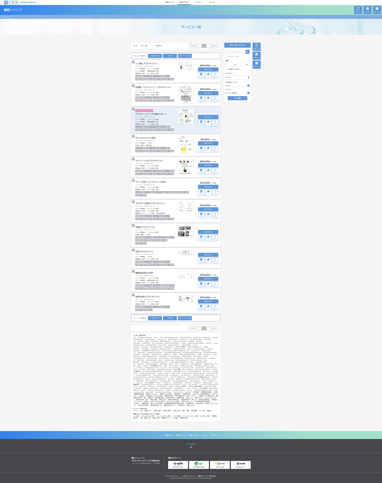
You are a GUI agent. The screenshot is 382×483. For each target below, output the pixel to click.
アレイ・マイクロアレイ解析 (190, 416)
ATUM (161, 337)
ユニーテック (149, 392)
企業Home (169, 435)
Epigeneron (154, 348)
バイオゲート (188, 382)
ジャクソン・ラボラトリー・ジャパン (158, 377)
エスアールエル (151, 369)
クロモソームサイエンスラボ (148, 373)
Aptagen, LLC (184, 339)
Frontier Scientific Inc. (199, 348)
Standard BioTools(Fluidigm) (179, 362)
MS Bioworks (146, 354)
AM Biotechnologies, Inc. (145, 337)
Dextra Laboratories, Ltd (194, 346)
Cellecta (183, 343)
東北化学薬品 (153, 399)
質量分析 (209, 410)
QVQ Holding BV (164, 358)
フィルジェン (151, 386)
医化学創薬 (196, 392)
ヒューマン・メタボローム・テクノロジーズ (168, 384)
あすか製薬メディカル (156, 365)
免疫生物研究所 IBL (156, 405)
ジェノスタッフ (210, 375)
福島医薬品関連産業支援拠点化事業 (174, 403)
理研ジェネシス (191, 405)
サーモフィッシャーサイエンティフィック (193, 373)
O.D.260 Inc (206, 354)
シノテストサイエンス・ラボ (160, 375)
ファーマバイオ (193, 384)
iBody (139, 365)
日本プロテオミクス (187, 401)
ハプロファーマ (167, 382)
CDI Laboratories (157, 343)
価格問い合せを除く (235, 69)
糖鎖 (183, 410)
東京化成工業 (140, 399)
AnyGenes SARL (149, 339)
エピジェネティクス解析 (147, 416)
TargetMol (140, 363)
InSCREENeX (141, 352)
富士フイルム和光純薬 (157, 403)
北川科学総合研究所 (143, 405)
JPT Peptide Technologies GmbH (192, 352)
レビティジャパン (178, 392)
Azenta (147, 341)
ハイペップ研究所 (149, 382)
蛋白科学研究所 (170, 397)
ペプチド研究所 (203, 388)
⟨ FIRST (193, 46)
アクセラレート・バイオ (185, 365)
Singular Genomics (196, 360)
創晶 (145, 397)
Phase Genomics (186, 356)
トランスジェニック (195, 380)
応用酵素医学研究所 (206, 392)
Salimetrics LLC (169, 360)
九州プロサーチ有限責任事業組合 (201, 394)
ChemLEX (209, 343)
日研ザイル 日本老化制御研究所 (200, 399)
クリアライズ (206, 371)
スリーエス (171, 379)
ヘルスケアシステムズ (166, 388)
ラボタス (198, 2)
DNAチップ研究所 (180, 346)
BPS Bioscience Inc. (165, 341)
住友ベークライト (191, 395)
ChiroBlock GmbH (151, 345)
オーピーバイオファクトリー (203, 369)
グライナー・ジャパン (164, 373)
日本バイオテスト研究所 (173, 401)
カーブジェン (168, 371)
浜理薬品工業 (145, 403)
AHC (134, 337)
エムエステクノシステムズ (164, 369)
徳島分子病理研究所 (173, 399)
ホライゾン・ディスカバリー (155, 390)
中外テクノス (189, 397)
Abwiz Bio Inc (197, 337)
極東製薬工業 (186, 394)
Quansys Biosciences (177, 358)
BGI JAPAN (154, 341)
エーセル (142, 369)
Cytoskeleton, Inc (168, 346)
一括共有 (170, 56)
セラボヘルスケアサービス (192, 379)
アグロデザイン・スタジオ (201, 365)
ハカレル (158, 382)
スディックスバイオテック (159, 379)
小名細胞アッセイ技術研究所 (206, 395)
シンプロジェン (174, 375)
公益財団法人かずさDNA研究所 (154, 395)
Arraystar (140, 341)
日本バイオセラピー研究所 (157, 401)
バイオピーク (197, 382)
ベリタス (194, 388)
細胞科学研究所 (169, 395)
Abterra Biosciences (185, 337)
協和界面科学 (177, 394)
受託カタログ (184, 2)
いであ (165, 365)
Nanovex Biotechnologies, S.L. (187, 354)
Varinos (171, 363)
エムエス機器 (176, 369)
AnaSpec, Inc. (206, 337)
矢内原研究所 (181, 405)
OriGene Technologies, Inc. (149, 356)
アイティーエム (173, 365)
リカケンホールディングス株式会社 (145, 459)
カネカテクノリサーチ (180, 371)
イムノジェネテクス (174, 367)
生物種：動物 (157, 410)
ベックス (187, 388)
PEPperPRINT (163, 356)
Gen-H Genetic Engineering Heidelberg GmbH (175, 350)
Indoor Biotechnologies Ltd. (155, 352)
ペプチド (135, 410)
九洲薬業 (141, 395)
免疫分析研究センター (170, 405)
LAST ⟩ (214, 46)
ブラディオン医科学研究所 (195, 386)
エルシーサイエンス (187, 369)
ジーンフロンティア (186, 375)
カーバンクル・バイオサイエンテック (152, 371)
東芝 (147, 399)
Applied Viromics (173, 339)
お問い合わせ (208, 69)
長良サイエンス (199, 397)
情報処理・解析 (184, 418)
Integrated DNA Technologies (173, 352)
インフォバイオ (199, 367)
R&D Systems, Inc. (190, 358)
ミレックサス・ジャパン (178, 390)
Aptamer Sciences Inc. (196, 339)
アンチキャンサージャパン (151, 367)
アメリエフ (139, 367)
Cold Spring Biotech (173, 345)
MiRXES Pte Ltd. (156, 354)
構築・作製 (147, 418)
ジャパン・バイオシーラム (178, 377)
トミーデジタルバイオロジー (180, 380)
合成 (141, 418)
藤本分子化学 (162, 399)
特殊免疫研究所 (185, 399)
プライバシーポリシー (172, 476)
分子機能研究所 (190, 403)
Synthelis (191, 362)
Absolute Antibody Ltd (171, 337)
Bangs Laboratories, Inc (179, 341)
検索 (248, 52)
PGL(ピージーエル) (174, 356)
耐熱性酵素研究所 (159, 397)
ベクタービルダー (178, 388)
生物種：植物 (176, 410)
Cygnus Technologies (156, 346)
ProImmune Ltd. (152, 358)
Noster (199, 354)
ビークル (184, 384)
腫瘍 (188, 410)
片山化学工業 (199, 403)
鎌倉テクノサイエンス (152, 394)
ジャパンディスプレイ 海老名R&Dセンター (198, 377)
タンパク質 (202, 410)
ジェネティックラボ (198, 375)
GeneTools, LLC (195, 350)
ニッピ (204, 380)
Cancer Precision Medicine (172, 343)
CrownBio (145, 346)
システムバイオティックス (143, 375)
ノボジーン (139, 382)
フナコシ (171, 386)
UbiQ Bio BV (163, 363)
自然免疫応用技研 (180, 395)
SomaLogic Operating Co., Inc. (160, 362)
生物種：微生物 (167, 410)
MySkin (175, 354)
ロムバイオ (188, 392)
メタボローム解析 (205, 416)
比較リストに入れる (185, 56)
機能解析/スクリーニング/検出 (170, 418)
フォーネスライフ (162, 386)
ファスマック (142, 386)
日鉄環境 (146, 401)
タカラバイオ (140, 380)
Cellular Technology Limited (196, 343)
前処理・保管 (156, 418)
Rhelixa (160, 360)
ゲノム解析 (136, 416)
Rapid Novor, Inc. (202, 358)
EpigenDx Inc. (145, 348)
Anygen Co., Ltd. (161, 339)
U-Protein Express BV (151, 363)
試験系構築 (194, 410)
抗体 (141, 410)
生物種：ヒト (148, 410)
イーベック (164, 367)
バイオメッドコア (207, 382)
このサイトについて (188, 476)
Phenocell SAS (197, 356)
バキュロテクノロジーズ (147, 384)
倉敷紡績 (150, 397)
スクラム (147, 379)
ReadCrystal (140, 360)
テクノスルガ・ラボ (164, 380)
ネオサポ (212, 2)
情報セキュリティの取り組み (207, 476)
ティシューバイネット (151, 380)
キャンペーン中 (233, 56)
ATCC (155, 337)
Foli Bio (189, 348)
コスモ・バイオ (176, 373)
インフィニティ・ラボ (187, 367)
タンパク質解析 (177, 416)
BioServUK (191, 341)
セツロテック (179, 379)
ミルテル (167, 390)
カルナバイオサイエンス (194, 371)
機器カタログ (170, 2)
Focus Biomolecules (179, 348)
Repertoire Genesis (151, 360)
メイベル (189, 390)
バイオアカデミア (178, 382)
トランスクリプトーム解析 (163, 416)
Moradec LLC (167, 354)
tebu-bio (145, 365)
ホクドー (143, 390)
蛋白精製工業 (180, 397)
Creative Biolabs (186, 345)
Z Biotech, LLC (185, 363)
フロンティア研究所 (180, 386)
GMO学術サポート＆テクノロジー (151, 350)
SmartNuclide (145, 362)
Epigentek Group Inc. (166, 348)
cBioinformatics (208, 363)
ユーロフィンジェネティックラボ (203, 390)
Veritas (177, 363)
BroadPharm (146, 343)
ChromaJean (162, 345)
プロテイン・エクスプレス (151, 388)
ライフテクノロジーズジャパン (163, 392)
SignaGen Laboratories (182, 360)
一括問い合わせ (155, 56)
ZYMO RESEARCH (196, 363)
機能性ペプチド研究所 (166, 394)
